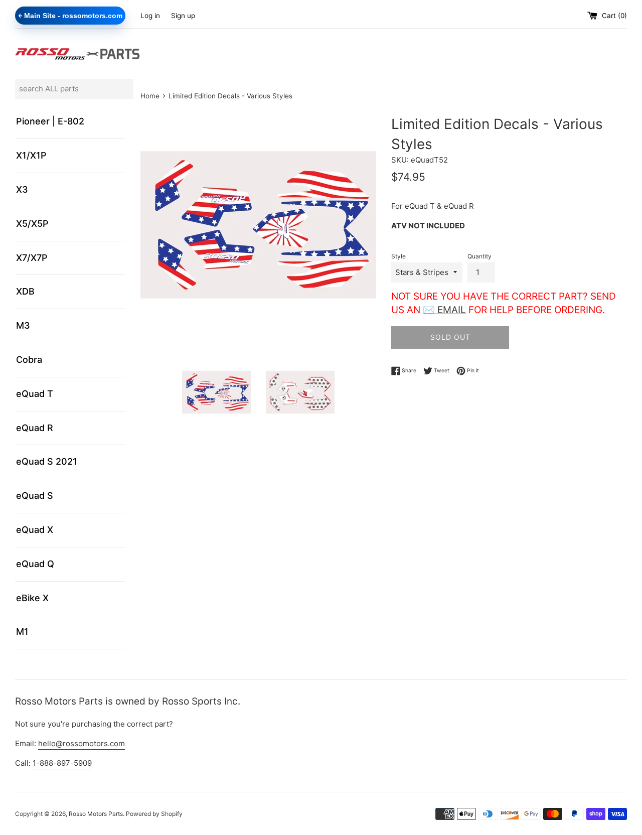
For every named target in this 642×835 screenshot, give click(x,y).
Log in (150, 16)
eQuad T (34, 393)
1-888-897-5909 (62, 763)
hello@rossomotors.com (81, 743)
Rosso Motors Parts (96, 813)
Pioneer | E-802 (50, 121)
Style (398, 256)
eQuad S (34, 495)
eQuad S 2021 (46, 461)
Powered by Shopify (154, 813)
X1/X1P (31, 155)
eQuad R (34, 428)
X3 (22, 189)
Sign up (183, 16)
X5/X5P (32, 223)
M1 (22, 631)
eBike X (32, 598)
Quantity (479, 256)
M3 (23, 325)
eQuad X (34, 529)
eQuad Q (35, 564)
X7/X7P (32, 257)
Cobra (29, 359)
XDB (25, 291)
